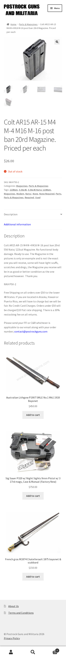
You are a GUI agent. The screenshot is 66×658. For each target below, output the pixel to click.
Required (29, 197)
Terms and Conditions (21, 612)
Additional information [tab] (17, 224)
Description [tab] (10, 214)
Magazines (22, 185)
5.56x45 (23, 189)
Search (33, 652)
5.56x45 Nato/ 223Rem (39, 189)
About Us (13, 606)
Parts (58, 193)
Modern (20, 193)
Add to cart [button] (33, 415)
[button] (57, 42)
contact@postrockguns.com (30, 331)
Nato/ (28, 193)
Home (13, 24)
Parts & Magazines (28, 24)
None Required (46, 193)
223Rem (14, 189)
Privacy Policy (12, 638)
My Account (11, 652)
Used (37, 197)
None (35, 193)
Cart (51, 649)
